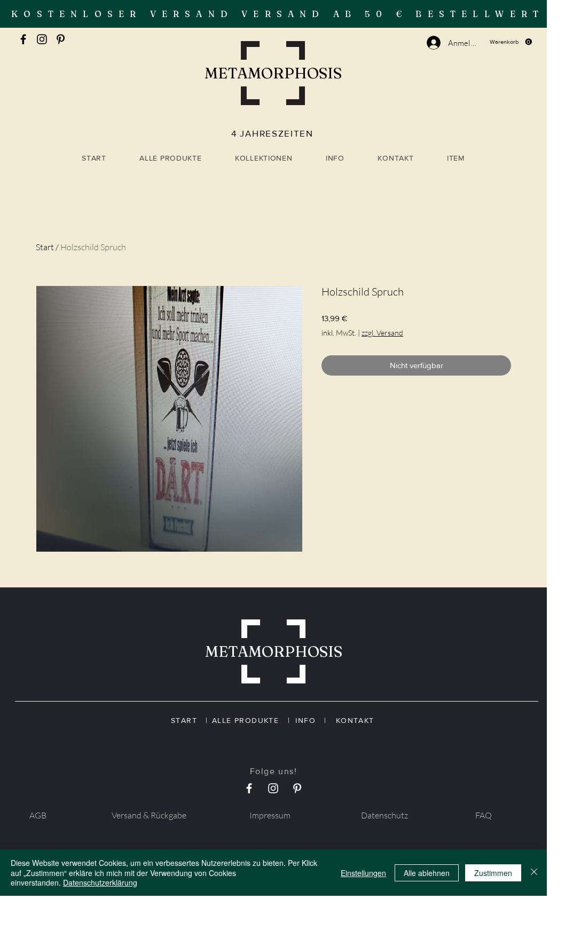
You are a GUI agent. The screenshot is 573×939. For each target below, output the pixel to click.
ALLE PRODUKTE (249, 720)
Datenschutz (384, 815)
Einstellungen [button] (363, 873)
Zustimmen (493, 873)
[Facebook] (23, 39)
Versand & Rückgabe (149, 815)
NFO (311, 720)
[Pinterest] (60, 39)
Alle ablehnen (427, 873)
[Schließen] (534, 872)
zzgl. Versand (382, 332)
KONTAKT (353, 720)
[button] (511, 41)
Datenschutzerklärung (100, 882)
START (188, 720)
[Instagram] (42, 39)
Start (45, 247)
